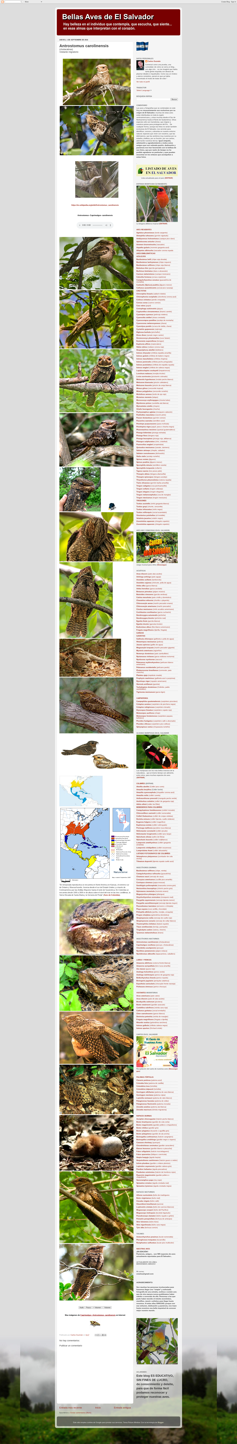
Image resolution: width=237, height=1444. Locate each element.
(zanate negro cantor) (150, 335)
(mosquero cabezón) (154, 412)
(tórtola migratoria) (151, 1110)
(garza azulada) (149, 589)
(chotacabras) (153, 942)
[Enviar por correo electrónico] (96, 1335)
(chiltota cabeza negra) (152, 1025)
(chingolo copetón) (152, 521)
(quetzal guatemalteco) (155, 430)
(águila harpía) (148, 1157)
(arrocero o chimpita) (154, 906)
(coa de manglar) (153, 495)
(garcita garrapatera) (150, 268)
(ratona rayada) (153, 480)
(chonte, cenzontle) (149, 506)
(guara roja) (145, 969)
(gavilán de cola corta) (152, 1122)
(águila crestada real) (152, 1183)
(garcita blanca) (148, 621)
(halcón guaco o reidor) (157, 1160)
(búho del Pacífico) (152, 1210)
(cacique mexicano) (153, 274)
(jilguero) (146, 459)
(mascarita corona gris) (156, 885)
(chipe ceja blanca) (153, 265)
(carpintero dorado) (153, 707)
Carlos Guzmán (154, 61)
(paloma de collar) (152, 1101)
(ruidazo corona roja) (150, 347)
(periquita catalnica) (152, 981)
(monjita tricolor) (150, 373)
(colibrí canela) (148, 795)
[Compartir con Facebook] (103, 1335)
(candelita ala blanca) (152, 403)
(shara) (148, 242)
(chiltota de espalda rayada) (155, 365)
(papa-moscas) (150, 882)
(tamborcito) (148, 580)
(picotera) (149, 1002)
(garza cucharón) (153, 612)
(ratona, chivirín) (151, 930)
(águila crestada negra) (153, 1186)
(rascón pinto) (151, 415)
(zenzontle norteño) (152, 391)
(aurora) (149, 1204)
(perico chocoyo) (151, 987)
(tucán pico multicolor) (155, 1243)
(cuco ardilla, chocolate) (151, 909)
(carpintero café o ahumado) (156, 721)
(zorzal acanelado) (151, 512)
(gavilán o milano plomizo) (153, 1163)
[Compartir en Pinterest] (105, 1335)
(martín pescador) (153, 606)
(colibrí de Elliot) (148, 804)
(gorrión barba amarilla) (152, 483)
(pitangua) (150, 894)
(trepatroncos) (153, 370)
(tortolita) (146, 1086)
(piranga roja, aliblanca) (153, 438)
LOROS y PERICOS (143, 960)
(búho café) (147, 1201)
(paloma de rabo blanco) (154, 1098)
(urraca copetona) (151, 277)
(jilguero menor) (154, 285)
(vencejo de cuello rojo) (154, 918)
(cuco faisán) (153, 338)
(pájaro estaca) (151, 951)
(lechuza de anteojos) (154, 1219)
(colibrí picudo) (152, 831)
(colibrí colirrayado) (151, 825)
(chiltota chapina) (151, 359)
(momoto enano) (152, 891)
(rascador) (150, 244)
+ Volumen (97, 1307)
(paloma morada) (153, 1104)
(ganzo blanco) (150, 1014)
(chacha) (148, 409)
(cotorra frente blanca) (153, 963)
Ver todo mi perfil (143, 82)
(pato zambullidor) (152, 653)
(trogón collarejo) (149, 489)
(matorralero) (148, 344)
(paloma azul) (149, 1080)
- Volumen (106, 1307)
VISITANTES (141, 993)
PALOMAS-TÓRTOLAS (145, 1077)
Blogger (161, 1422)
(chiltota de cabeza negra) (153, 368)
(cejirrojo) (149, 329)
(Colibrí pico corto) (150, 787)
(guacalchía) (153, 874)
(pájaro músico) (150, 592)
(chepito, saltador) (150, 450)
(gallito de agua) (149, 645)
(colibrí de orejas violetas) (154, 816)
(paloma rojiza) (151, 1095)
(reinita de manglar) (152, 1016)
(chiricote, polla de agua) (153, 583)
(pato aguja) (148, 577)
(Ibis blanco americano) (153, 627)
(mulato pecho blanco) (154, 379)
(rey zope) (149, 1180)
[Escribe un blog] (98, 1335)
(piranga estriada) (151, 433)
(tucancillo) (150, 1240)
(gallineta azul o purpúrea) (155, 678)
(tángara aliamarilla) (151, 474)
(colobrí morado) (155, 810)
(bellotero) (149, 350)
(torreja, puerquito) (152, 927)
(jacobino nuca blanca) (153, 828)
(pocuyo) (149, 948)
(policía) (149, 642)
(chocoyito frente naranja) (155, 984)
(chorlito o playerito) (152, 600)
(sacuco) (149, 659)
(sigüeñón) (149, 651)
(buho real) (148, 1198)
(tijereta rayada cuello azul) (155, 861)
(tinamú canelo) (154, 311)
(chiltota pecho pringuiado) (154, 362)
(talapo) (147, 397)
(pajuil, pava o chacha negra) (155, 427)
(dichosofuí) (150, 453)
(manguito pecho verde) (156, 798)
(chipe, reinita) (151, 871)
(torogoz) (150, 341)
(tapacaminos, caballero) (155, 954)
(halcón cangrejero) (154, 1137)
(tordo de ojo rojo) (151, 394)
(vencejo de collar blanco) (156, 921)
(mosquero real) (154, 897)
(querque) (148, 1142)
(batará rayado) (152, 924)
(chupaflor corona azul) (155, 792)
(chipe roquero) (153, 262)
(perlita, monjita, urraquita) (154, 912)
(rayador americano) (151, 681)
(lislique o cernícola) (151, 1154)
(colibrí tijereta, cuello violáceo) (155, 819)
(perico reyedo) (152, 978)
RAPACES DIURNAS (144, 1116)
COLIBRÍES (140, 783)
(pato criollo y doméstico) (153, 597)
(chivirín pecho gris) (154, 888)
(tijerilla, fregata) (151, 630)
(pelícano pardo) (152, 667)
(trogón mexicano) (151, 498)
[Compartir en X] (100, 1335)
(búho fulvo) (147, 1222)
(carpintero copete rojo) (154, 710)
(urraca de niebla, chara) (153, 326)
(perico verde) (150, 972)
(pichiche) (151, 615)
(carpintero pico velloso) (153, 724)
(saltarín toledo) (151, 294)
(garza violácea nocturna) (155, 656)
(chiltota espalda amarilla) (153, 353)
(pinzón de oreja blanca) (153, 385)
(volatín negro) (149, 518)
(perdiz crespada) (150, 300)
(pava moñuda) (152, 424)
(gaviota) (148, 684)
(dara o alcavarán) (152, 271)
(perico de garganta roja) (155, 975)
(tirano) (149, 933)
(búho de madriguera (152, 1195)
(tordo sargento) (152, 233)
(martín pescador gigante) (155, 648)
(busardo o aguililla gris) (152, 1131)
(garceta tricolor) (149, 624)
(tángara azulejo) (151, 477)
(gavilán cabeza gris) (154, 1166)
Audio (82, 1307)
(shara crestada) (150, 317)
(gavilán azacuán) (150, 1005)
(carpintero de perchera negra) (156, 704)
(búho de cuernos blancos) (155, 1207)
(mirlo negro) (149, 509)
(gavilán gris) (147, 1128)
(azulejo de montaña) (154, 320)
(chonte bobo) (153, 400)
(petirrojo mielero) (152, 314)
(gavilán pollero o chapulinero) (156, 1125)
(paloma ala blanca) (151, 1107)
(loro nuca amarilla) (153, 966)
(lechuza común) (147, 1228)
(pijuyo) (149, 309)
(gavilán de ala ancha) (152, 1134)
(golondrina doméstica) (152, 915)
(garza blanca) (146, 586)
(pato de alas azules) (150, 999)
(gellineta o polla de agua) (155, 639)
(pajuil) (143, 306)
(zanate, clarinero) (152, 447)
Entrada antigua (122, 1407)
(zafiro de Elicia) (150, 837)
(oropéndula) (150, 444)
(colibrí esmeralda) (153, 813)
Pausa (88, 1307)
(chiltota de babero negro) (152, 356)
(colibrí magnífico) (150, 822)
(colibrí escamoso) (153, 848)
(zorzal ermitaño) (151, 1011)
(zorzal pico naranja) (154, 288)
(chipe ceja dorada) (151, 259)
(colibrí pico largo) (153, 834)
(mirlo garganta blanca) (152, 504)
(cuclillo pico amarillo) (154, 879)
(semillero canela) (151, 465)
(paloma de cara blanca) (155, 1092)
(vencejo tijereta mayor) (156, 903)
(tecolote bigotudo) (153, 1213)
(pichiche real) (151, 618)
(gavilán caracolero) (155, 1145)
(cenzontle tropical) (149, 388)
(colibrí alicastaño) (151, 850)
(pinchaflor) (148, 332)
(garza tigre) (150, 692)
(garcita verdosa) (151, 594)
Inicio (98, 1407)
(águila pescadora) (151, 1169)
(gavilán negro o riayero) (156, 1140)
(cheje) (148, 713)
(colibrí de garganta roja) (155, 801)
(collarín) (149, 468)
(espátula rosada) (149, 675)
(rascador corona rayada (154, 250)
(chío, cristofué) (151, 441)
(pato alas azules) (149, 574)
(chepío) (147, 406)
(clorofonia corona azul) (156, 297)
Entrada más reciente (70, 1407)
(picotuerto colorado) (152, 376)
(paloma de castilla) (150, 1083)
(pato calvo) (148, 996)
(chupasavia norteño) (153, 727)
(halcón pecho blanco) (155, 1119)
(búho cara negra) (151, 1225)
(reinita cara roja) (152, 1008)
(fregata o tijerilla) (152, 1019)
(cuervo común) (148, 303)
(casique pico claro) (155, 239)
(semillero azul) (150, 421)
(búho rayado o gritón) (155, 1216)
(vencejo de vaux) (150, 877)
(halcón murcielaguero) (152, 1151)
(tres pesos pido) (149, 471)
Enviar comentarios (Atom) (80, 1413)
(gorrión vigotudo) (152, 236)
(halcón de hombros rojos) (156, 1172)
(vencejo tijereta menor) (155, 900)
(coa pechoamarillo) (151, 486)
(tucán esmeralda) (154, 1237)
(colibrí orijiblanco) (152, 840)
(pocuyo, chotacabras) (155, 945)
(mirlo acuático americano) (155, 609)
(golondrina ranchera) (151, 1022)
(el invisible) (150, 515)
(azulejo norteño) (148, 456)
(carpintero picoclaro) (157, 701)
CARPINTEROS (142, 698)
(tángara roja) (147, 436)
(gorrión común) (151, 418)
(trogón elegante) (150, 492)
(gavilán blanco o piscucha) (154, 1148)
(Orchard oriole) (149, 1028)
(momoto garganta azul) (152, 247)
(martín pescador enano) (154, 603)
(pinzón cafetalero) (152, 382)
